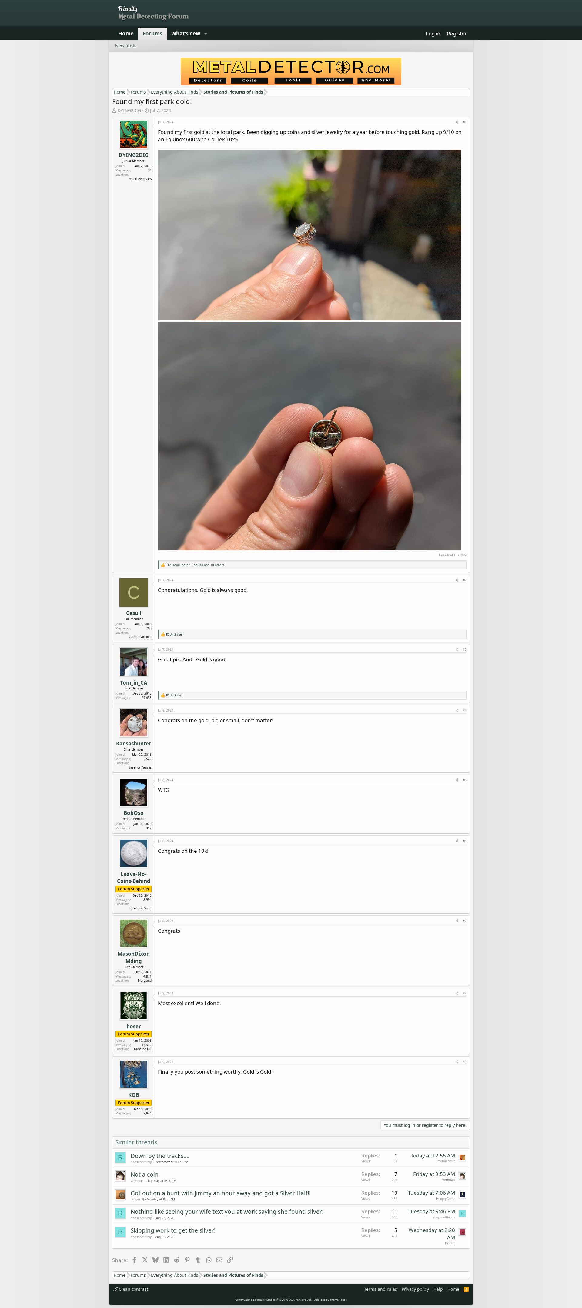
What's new (185, 33)
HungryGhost (445, 1199)
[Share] (457, 122)
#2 (465, 580)
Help (438, 1289)
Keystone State (141, 908)
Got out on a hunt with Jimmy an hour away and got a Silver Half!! (221, 1193)
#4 (465, 710)
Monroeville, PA (140, 179)
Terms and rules (380, 1289)
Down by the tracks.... (160, 1156)
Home (126, 33)
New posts (125, 45)
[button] (205, 34)
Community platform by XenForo (273, 1300)
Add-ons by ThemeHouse (330, 1300)
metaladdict (446, 1161)
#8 (465, 993)
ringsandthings (141, 1162)
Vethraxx (137, 1181)
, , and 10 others (195, 565)
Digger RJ (137, 1199)
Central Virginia (140, 637)
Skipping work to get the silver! (173, 1230)
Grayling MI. (143, 1049)
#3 (465, 649)
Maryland (145, 980)
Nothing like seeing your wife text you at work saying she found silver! (227, 1212)
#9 (465, 1062)
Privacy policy (415, 1289)
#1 (465, 122)
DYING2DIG (129, 110)
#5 (465, 780)
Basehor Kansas (140, 767)
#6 (465, 841)
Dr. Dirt (450, 1243)
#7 (465, 921)
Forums (152, 33)
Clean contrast (133, 1289)
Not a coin (145, 1174)
